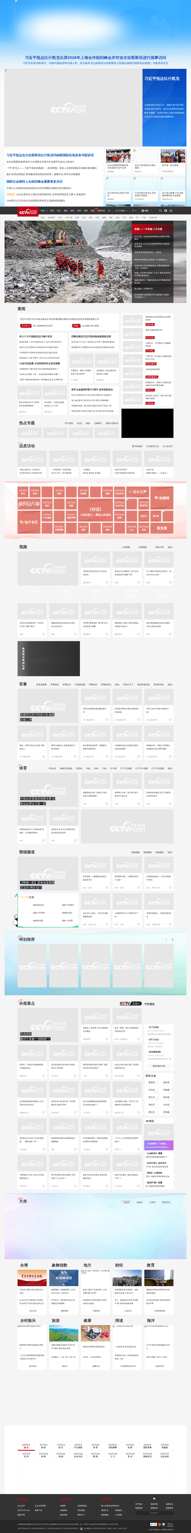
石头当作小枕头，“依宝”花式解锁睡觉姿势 (95, 915)
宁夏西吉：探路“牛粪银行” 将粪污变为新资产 (81, 372)
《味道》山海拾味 (154, 1173)
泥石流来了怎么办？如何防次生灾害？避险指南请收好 (93, 342)
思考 (116, 888)
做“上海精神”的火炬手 (43, 326)
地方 (43, 217)
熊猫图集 (160, 852)
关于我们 (139, 1504)
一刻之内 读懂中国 (36, 594)
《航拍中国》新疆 (154, 1182)
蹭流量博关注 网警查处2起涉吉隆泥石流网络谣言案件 (93, 347)
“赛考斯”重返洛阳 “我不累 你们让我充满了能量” (95, 624)
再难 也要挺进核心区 (154, 330)
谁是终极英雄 (143, 684)
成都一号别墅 (67, 921)
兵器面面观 (80, 684)
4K (109, 211)
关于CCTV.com (24, 1510)
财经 (72, 211)
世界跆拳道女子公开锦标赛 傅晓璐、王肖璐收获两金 (31, 831)
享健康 (166, 1090)
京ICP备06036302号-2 (39, 1528)
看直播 (162, 528)
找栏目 (144, 516)
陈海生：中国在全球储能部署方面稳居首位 (31, 1066)
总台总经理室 (40, 1506)
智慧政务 (154, 1508)
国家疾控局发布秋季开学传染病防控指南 (158, 1291)
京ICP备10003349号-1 (71, 1528)
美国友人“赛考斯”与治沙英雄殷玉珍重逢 (95, 1029)
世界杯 (79, 768)
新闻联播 (149, 324)
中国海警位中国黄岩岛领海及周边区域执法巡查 (38, 353)
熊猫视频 (135, 852)
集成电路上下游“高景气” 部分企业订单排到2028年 (39, 358)
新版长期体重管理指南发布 (94, 1347)
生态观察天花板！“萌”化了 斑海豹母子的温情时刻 (126, 1103)
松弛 (148, 924)
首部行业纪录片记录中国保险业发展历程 (125, 471)
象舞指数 (59, 1265)
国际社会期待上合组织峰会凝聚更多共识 (34, 181)
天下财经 (149, 351)
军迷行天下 (128, 684)
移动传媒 (63, 1515)
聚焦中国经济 (112, 423)
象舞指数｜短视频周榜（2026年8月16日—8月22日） (63, 1291)
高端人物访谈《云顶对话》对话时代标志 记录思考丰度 (30, 471)
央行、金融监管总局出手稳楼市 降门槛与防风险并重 (126, 1301)
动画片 (140, 1202)
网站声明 (21, 1515)
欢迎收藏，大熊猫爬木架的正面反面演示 (95, 878)
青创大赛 (159, 547)
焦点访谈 (149, 338)
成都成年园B (38, 921)
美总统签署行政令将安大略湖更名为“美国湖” (63, 1066)
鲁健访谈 (23, 1076)
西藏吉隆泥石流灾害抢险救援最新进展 (91, 336)
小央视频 (125, 547)
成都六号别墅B (39, 913)
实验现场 (54, 1113)
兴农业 (166, 1105)
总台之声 (21, 1506)
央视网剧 (142, 547)
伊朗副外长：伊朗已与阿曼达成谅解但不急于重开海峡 (158, 747)
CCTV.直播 (119, 211)
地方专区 (31, 522)
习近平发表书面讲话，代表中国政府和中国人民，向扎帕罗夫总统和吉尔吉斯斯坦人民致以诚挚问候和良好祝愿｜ (88, 63)
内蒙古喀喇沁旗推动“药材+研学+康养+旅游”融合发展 (63, 1346)
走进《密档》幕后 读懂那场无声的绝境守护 (127, 1029)
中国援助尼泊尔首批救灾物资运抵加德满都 (126, 747)
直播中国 (101, 211)
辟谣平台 (104, 1510)
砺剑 (117, 684)
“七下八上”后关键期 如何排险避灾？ (126, 1140)
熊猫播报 (147, 852)
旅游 (90, 217)
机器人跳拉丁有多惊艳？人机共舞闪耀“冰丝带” (95, 1291)
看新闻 (152, 1082)
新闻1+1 (118, 1149)
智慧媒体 (139, 1508)
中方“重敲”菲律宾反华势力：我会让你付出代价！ (158, 573)
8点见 (79, 423)
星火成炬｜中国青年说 (143, 289)
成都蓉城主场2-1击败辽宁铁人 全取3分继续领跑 (95, 794)
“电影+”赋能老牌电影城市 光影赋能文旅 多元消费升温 (41, 380)
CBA (104, 768)
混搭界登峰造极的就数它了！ (157, 1157)
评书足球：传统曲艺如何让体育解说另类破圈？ (63, 1301)
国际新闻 (22, 412)
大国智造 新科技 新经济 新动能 (91, 471)
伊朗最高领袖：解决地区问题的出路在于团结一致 (91, 406)
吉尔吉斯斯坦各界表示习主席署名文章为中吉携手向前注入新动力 (40, 162)
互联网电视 (82, 1506)
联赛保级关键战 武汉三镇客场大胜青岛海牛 (158, 794)
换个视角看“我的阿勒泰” (155, 1186)
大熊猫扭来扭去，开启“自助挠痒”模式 (158, 878)
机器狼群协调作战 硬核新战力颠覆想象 (63, 1140)
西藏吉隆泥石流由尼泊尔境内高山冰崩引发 (63, 624)
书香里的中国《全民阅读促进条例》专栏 (126, 1357)
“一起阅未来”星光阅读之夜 (125, 1347)
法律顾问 (118, 1510)
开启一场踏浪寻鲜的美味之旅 (157, 1176)
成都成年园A (67, 913)
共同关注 (54, 1076)
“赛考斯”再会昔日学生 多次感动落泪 (95, 573)
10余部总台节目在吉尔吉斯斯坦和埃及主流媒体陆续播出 (35, 200)
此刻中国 (33, 591)
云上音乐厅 (168, 446)
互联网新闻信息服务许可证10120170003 (32, 1524)
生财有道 (23, 1149)
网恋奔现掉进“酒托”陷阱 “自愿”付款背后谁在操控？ (95, 1066)
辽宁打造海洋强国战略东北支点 (158, 1346)
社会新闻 (74, 380)
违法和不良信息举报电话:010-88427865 (104, 1524)
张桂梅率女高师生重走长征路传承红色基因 (95, 1301)
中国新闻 (149, 403)
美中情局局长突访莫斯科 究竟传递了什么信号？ (63, 1176)
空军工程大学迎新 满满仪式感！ (157, 710)
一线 (85, 1076)
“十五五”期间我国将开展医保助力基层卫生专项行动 (31, 1357)
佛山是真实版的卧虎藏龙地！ (157, 1147)
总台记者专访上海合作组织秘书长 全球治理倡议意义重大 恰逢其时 (50, 194)
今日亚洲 (86, 1149)
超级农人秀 (119, 1113)
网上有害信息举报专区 (110, 1506)
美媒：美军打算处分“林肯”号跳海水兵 (31, 747)
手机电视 (81, 1510)
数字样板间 (137, 446)
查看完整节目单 (159, 1066)
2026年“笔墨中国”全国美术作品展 (31, 1291)
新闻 (52, 211)
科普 (97, 217)
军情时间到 (158, 684)
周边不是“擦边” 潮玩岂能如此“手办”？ (126, 1176)
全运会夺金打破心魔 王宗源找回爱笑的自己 (127, 1066)
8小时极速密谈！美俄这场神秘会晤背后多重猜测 (95, 1140)
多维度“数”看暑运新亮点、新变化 (147, 252)
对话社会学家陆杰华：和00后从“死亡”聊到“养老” (31, 624)
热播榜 (164, 498)
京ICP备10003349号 (55, 1528)
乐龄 (111, 217)
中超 (88, 768)
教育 (86, 211)
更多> (170, 547)
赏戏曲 (166, 1112)
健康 (104, 217)
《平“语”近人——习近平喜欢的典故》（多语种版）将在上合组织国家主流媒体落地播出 (51, 168)
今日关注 (54, 1186)
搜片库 (156, 516)
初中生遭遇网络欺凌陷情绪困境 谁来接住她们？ (95, 1103)
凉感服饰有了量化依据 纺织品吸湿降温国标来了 (38, 369)
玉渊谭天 (98, 423)
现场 (116, 583)
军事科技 (93, 684)
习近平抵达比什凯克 (162, 78)
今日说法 (86, 1113)
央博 (77, 217)
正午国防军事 (24, 757)
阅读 (117, 217)
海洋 (151, 1320)
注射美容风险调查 (153, 369)
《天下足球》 (154, 1027)
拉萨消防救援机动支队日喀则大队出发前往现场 (158, 624)
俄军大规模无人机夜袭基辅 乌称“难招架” (63, 747)
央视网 (62, 1506)
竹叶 (116, 924)
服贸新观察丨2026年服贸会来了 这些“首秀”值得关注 (40, 342)
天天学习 (26, 326)
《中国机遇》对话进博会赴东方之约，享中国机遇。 (62, 471)
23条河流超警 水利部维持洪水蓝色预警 (39, 363)
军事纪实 (67, 684)
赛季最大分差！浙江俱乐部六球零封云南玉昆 (126, 794)
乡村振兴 (51, 217)
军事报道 (55, 684)
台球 (53, 841)
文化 (84, 217)
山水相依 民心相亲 (90, 326)
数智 (131, 217)
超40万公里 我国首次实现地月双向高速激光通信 (38, 347)
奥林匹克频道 (66, 768)
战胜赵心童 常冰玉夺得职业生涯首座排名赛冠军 (63, 831)
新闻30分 (150, 390)
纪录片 (153, 1202)
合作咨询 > (154, 1513)
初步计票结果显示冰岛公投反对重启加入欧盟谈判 (91, 395)
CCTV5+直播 (141, 768)
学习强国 (69, 423)
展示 (90, 888)
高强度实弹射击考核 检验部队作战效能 (127, 710)
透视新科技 (24, 1113)
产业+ (144, 217)
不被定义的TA (131, 591)
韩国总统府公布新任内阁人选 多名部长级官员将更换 (92, 411)
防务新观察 (41, 684)
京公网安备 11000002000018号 (95, 1528)
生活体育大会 (152, 446)
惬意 (122, 888)
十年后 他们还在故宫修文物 (157, 1167)
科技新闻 (100, 380)
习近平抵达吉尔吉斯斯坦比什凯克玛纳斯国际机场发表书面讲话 (50, 155)
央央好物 (153, 217)
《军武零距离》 (155, 1052)
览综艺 (152, 1090)
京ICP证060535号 (24, 1528)
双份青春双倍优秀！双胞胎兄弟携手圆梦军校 (95, 747)
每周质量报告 (151, 377)
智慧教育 (169, 1508)
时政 (43, 211)
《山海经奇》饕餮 (154, 1153)
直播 (27, 897)
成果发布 (169, 1504)
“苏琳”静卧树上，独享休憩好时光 (158, 915)
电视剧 (126, 1202)
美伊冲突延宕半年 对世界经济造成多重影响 (29, 404)
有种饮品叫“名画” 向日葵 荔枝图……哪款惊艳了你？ (31, 1140)
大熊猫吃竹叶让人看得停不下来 (126, 915)
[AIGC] (145, 210)
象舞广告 (38, 1510)
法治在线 (118, 1186)
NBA (96, 768)
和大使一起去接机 (170, 165)
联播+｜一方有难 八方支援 (148, 229)
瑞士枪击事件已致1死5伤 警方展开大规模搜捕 (89, 400)
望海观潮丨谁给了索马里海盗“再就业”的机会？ (126, 624)
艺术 (124, 217)
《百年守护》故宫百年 (156, 1163)
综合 (21, 841)
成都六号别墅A (68, 905)
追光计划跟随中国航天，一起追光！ (157, 471)
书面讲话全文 (160, 63)
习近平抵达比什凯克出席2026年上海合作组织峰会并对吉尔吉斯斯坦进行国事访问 (95, 57)
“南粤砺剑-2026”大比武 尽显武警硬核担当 (31, 1176)
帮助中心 (81, 1515)
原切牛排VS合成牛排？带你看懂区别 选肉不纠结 (63, 1103)
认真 (122, 924)
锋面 (88, 423)
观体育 (166, 1082)
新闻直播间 (150, 364)
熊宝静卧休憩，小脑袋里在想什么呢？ (126, 878)
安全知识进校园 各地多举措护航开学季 (158, 1301)
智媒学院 (154, 1504)
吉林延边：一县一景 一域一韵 (63, 1357)
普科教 (166, 1097)
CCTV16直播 (158, 768)
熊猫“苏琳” (156, 924)
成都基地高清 (38, 905)
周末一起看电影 (121, 1039)
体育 (79, 211)
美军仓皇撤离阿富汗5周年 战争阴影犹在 (92, 389)
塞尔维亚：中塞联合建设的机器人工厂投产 (54, 404)
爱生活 (152, 1097)
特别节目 (166, 1202)
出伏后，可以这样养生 (92, 1357)
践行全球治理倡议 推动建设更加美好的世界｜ (30, 174)
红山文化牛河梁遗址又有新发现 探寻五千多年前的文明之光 (31, 1301)
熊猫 (92, 211)
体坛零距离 (119, 1076)
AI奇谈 (64, 591)
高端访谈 (10, 194)
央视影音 (63, 1510)
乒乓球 (113, 768)
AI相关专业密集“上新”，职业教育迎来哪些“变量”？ (39, 374)
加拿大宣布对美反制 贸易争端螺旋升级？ (95, 1176)
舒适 (85, 924)
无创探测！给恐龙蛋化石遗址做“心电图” (106, 372)
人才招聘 (118, 1515)
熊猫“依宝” (92, 924)
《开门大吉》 (154, 1039)
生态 (60, 217)
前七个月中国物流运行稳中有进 (35, 336)
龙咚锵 (159, 591)
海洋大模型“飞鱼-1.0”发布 (156, 1357)
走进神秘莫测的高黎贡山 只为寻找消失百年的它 (31, 1103)
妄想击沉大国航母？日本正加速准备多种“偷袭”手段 (126, 573)
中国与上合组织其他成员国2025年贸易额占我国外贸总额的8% (38, 188)
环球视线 (86, 1186)
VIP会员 (52, 768)
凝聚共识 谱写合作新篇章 (67, 174)
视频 (65, 211)
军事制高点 (106, 684)
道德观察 (86, 1039)
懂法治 (152, 1112)
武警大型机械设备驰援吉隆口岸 (95, 710)
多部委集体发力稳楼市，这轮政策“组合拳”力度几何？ (126, 1291)
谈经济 (152, 1105)
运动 (85, 888)
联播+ (76, 326)
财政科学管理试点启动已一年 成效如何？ (151, 260)
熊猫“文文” (156, 888)
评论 (59, 211)
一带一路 (68, 217)
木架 (148, 888)
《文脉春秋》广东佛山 (156, 1144)
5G (137, 217)
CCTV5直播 (126, 768)
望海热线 (104, 1515)
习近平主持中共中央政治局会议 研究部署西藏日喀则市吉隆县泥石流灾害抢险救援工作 (59, 319)
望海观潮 (86, 583)
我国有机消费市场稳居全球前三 (31, 1346)
